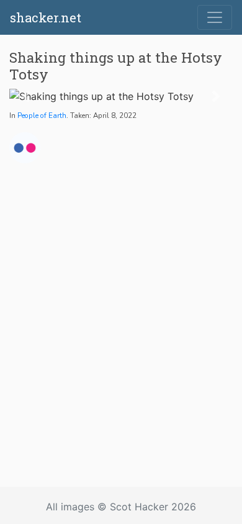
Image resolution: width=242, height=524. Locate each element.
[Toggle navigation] (214, 17)
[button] (26, 96)
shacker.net (45, 17)
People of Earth (41, 115)
